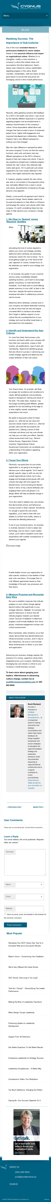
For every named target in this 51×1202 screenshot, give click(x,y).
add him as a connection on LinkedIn (35, 785)
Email (8, 896)
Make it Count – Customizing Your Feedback (26, 956)
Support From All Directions (19, 1036)
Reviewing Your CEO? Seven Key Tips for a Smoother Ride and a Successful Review (25, 944)
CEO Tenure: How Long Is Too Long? (23, 977)
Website (9, 908)
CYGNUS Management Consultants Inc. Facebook (12, 1190)
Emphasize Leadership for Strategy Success (26, 1058)
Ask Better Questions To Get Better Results (25, 1047)
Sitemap (46, 1199)
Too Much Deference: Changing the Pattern (25, 1090)
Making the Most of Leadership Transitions (25, 1002)
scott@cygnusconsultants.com (20, 681)
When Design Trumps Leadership (21, 1012)
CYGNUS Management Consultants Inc (33, 715)
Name (8, 884)
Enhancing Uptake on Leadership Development (21, 1024)
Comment (9, 851)
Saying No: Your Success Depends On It (24, 1100)
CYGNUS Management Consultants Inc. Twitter (18, 1190)
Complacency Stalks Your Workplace (23, 1079)
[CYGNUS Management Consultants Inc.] (26, 6)
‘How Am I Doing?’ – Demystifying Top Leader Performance (26, 989)
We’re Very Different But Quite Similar (23, 967)
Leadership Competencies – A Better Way (24, 1068)
